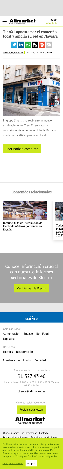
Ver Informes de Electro (31, 288)
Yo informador (29, 433)
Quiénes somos (11, 433)
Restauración (24, 352)
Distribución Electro (13, 52)
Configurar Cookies (13, 463)
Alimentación (11, 334)
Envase (28, 334)
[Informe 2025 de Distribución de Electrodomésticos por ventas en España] (25, 220)
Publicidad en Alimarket (15, 437)
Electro (27, 360)
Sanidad (40, 360)
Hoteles (8, 352)
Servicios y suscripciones (44, 437)
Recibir (52, 21)
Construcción (11, 360)
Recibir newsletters (32, 409)
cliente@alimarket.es (31, 391)
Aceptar (31, 463)
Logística (9, 339)
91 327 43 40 (32, 376)
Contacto (44, 433)
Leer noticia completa (22, 148)
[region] (31, 453)
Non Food (42, 334)
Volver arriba (31, 319)
